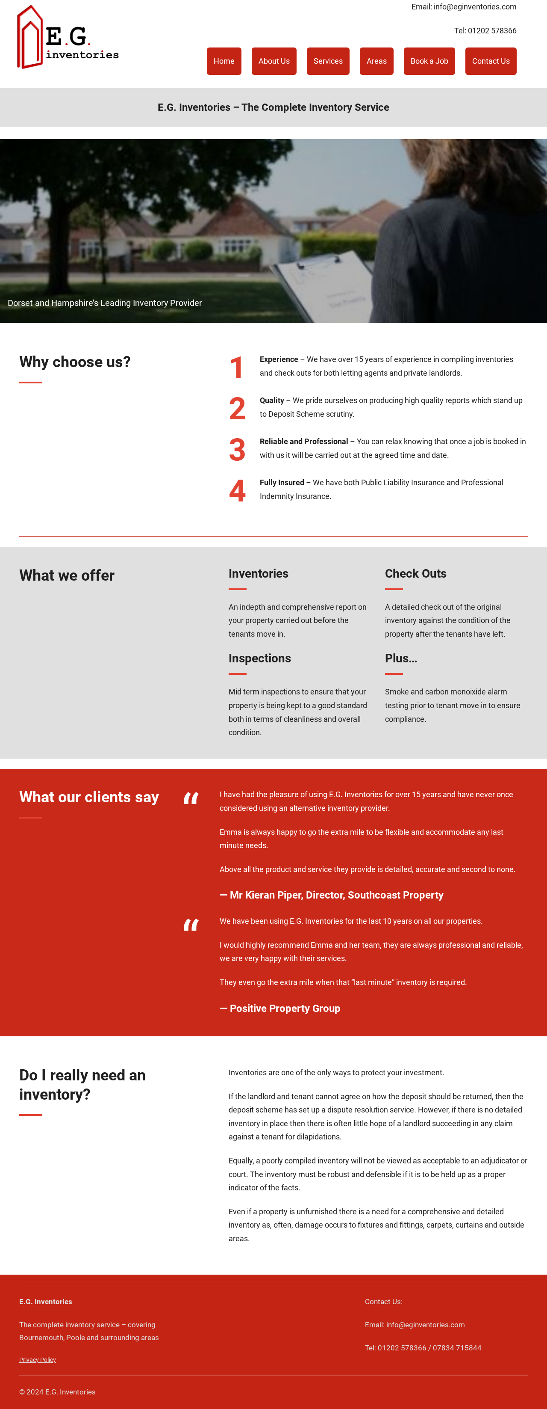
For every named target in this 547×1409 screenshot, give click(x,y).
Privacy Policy (37, 1359)
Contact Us (491, 60)
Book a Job (429, 60)
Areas (377, 60)
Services (328, 60)
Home (224, 60)
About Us (274, 60)
